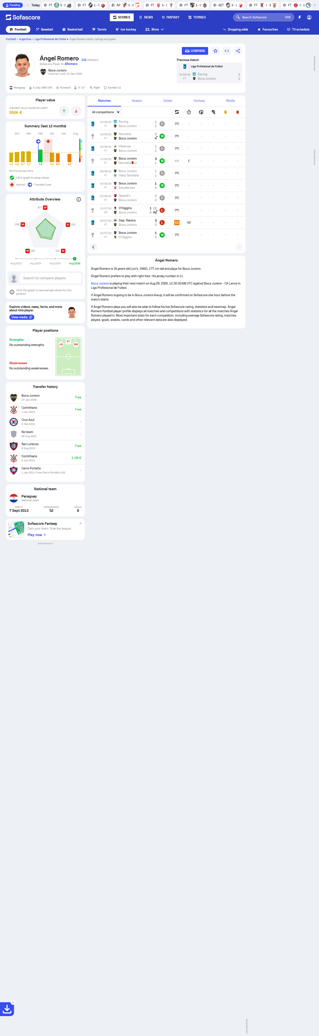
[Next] (314, 5)
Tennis (101, 29)
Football (21, 29)
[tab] (104, 101)
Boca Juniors (100, 283)
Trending (14, 5)
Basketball (75, 29)
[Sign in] (309, 17)
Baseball (47, 29)
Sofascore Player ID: (58, 64)
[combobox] (106, 112)
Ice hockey (128, 29)
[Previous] (28, 5)
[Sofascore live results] (23, 17)
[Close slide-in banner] (13, 1002)
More (152, 29)
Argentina (25, 39)
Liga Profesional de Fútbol (50, 39)
